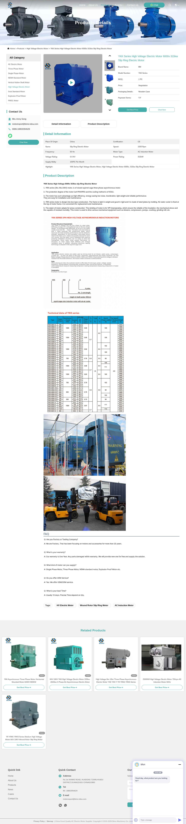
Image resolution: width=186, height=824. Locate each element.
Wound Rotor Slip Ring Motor (94, 605)
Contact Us (13, 799)
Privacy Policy (39, 821)
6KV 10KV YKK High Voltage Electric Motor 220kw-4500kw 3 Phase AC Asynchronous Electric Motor (70, 680)
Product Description (99, 124)
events (118, 5)
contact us (132, 5)
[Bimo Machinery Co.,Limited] (9, 5)
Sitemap (50, 821)
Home (82, 5)
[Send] (180, 820)
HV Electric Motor (65, 605)
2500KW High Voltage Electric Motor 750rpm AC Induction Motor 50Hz (162, 680)
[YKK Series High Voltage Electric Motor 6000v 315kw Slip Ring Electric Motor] (73, 83)
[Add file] (136, 820)
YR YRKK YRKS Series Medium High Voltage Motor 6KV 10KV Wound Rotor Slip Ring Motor (24, 738)
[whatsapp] (10, 135)
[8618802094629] (65, 806)
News (10, 789)
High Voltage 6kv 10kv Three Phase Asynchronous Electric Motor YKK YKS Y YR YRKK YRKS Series (116, 680)
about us (93, 5)
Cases (11, 794)
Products (20, 49)
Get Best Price (132, 110)
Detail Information (61, 124)
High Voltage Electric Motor (37, 49)
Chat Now (23, 142)
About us (12, 780)
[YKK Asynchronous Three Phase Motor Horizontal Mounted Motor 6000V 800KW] (24, 657)
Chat (155, 5)
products (105, 5)
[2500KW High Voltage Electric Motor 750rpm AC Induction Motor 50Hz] (162, 657)
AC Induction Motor (124, 605)
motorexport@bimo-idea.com (25, 124)
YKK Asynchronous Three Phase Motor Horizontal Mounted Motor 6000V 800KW (24, 680)
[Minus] (179, 764)
